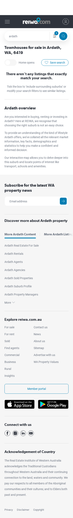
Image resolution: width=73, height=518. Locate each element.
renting (45, 116)
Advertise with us (44, 355)
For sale (9, 327)
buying (35, 116)
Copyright (38, 509)
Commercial (11, 355)
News (37, 334)
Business (10, 362)
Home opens (10, 62)
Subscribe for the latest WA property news (29, 188)
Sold (7, 341)
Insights (9, 375)
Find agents (11, 348)
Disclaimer (23, 509)
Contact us (40, 327)
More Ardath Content (20, 234)
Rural (7, 368)
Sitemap (39, 348)
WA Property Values (46, 362)
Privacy (8, 509)
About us (39, 341)
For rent (9, 334)
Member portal (36, 388)
